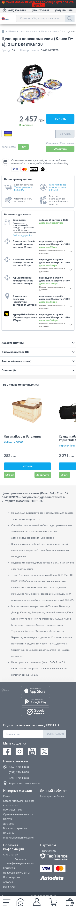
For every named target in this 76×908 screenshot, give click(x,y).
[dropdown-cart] (53, 902)
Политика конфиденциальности (20, 861)
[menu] (6, 902)
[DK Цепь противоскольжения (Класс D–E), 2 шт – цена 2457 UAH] (38, 84)
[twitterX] (44, 751)
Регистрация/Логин (52, 796)
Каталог (8, 796)
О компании (10, 854)
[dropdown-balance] (70, 902)
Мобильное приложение (18, 837)
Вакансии (9, 886)
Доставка (8, 823)
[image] (27, 409)
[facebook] (7, 751)
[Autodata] (53, 878)
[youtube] (32, 751)
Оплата (7, 819)
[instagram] (19, 751)
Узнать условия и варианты (23, 188)
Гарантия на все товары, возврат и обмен (57, 187)
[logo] (9, 18)
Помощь (8, 833)
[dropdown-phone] (8, 134)
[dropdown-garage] (20, 902)
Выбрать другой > (22, 235)
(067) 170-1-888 (19, 767)
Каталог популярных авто (18, 801)
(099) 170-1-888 (19, 772)
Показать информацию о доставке (52, 251)
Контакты (9, 868)
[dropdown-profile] (37, 902)
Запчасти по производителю (12, 807)
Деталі (38, 5)
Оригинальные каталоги (18, 814)
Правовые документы (16, 872)
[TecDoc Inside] (53, 856)
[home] (3, 31)
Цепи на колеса (28, 31)
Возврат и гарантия (15, 828)
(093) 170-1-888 (19, 778)
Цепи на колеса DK (52, 31)
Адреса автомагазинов (24, 783)
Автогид (8, 882)
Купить (60, 119)
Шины (12, 31)
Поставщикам (11, 877)
